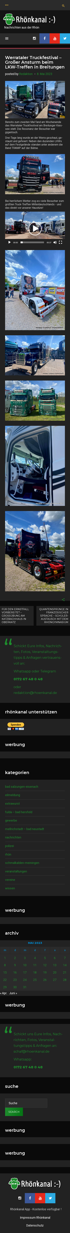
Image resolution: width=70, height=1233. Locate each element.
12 (45, 965)
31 (25, 987)
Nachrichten (13, 837)
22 (5, 980)
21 (64, 972)
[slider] (32, 242)
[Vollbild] (60, 242)
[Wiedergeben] (9, 242)
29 (5, 987)
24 (25, 980)
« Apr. (3, 993)
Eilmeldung (12, 795)
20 (54, 972)
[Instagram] (34, 38)
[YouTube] (55, 38)
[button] (35, 229)
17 (25, 972)
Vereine (10, 879)
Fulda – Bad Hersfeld (18, 812)
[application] (35, 229)
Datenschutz (35, 1225)
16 (15, 972)
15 (5, 972)
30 (15, 987)
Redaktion (26, 74)
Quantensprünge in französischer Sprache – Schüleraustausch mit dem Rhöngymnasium (53, 616)
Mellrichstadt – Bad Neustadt (24, 829)
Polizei (9, 846)
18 (35, 972)
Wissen (10, 888)
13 (54, 965)
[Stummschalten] (55, 242)
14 (64, 965)
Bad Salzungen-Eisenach (21, 786)
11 (35, 965)
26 (45, 980)
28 (64, 980)
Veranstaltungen (16, 871)
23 (15, 980)
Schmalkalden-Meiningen (22, 863)
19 (45, 972)
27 (54, 980)
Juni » (13, 993)
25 (35, 980)
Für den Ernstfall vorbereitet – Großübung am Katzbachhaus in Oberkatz (15, 616)
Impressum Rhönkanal (35, 1217)
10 (25, 965)
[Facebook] (44, 38)
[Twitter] (65, 38)
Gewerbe (11, 820)
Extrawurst (12, 803)
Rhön (8, 854)
